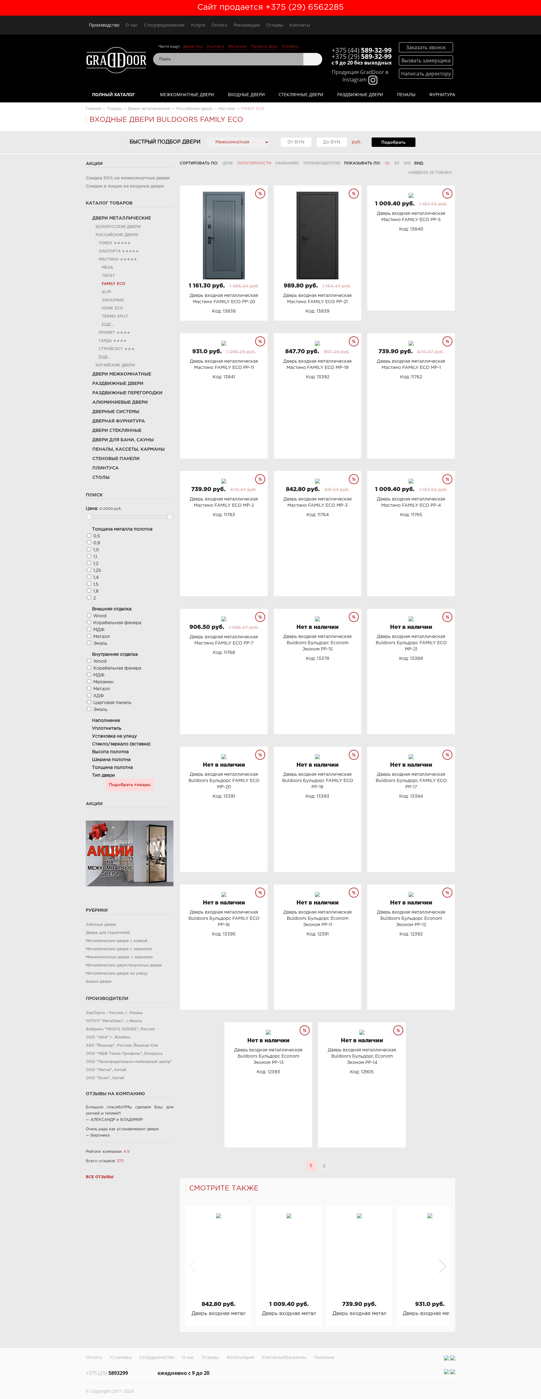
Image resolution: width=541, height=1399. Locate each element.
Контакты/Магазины (284, 1357)
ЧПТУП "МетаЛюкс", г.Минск (114, 1021)
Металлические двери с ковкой (116, 941)
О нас (132, 25)
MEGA (107, 267)
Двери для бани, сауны (123, 440)
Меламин (103, 682)
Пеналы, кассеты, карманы (128, 449)
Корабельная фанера (117, 623)
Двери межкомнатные (121, 374)
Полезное (324, 1357)
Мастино (109, 259)
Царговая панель (112, 703)
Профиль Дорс (264, 46)
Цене (227, 163)
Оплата (219, 25)
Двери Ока (193, 46)
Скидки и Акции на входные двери (125, 186)
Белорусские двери (118, 227)
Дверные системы (115, 412)
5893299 (107, 1373)
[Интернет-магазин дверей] (116, 61)
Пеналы (406, 94)
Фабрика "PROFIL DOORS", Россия (120, 1029)
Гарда (105, 341)
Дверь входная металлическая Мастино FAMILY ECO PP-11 (429, 1313)
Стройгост (111, 349)
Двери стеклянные (117, 431)
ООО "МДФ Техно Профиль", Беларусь (124, 1053)
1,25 (97, 571)
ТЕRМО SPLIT (115, 316)
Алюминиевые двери (120, 402)
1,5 (96, 584)
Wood (99, 616)
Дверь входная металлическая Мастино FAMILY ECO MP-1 (359, 1313)
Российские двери (116, 235)
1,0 (96, 550)
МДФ (99, 630)
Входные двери (246, 94)
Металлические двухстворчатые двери (124, 965)
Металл (101, 637)
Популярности (254, 163)
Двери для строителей (108, 933)
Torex (105, 243)
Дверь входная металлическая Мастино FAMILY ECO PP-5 (289, 1313)
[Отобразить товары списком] (439, 163)
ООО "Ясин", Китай (105, 1078)
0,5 (96, 536)
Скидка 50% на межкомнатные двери (128, 178)
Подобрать (393, 142)
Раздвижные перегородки (127, 393)
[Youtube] (452, 1358)
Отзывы (274, 25)
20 (387, 163)
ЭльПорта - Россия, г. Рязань (114, 1013)
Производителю (322, 163)
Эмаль (100, 643)
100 (407, 163)
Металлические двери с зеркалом (119, 949)
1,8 (96, 591)
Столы (101, 477)
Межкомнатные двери (187, 94)
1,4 (96, 577)
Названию (287, 163)
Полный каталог (113, 94)
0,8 (96, 543)
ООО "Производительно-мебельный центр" (129, 1062)
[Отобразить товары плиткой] (430, 163)
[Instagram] (446, 1358)
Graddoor (290, 46)
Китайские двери (115, 365)
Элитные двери (101, 924)
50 (396, 163)
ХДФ (98, 696)
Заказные (113, 300)
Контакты (300, 25)
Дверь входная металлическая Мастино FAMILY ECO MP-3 (218, 1313)
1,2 (95, 564)
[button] (442, 1266)
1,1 (95, 557)
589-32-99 (362, 50)
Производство (104, 25)
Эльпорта (215, 46)
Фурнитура (442, 94)
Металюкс (237, 46)
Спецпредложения (164, 25)
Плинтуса (105, 468)
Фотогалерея (240, 1357)
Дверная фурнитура (118, 421)
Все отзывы (100, 1177)
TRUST (108, 275)
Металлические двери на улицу (116, 973)
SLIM (106, 292)
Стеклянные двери (301, 94)
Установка (120, 1357)
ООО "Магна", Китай (106, 1070)
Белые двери (98, 981)
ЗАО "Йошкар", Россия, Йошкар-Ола (122, 1045)
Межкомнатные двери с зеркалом (119, 957)
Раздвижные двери (360, 94)
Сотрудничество (156, 1357)
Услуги (198, 25)
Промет (107, 332)
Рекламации (247, 25)
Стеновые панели (116, 459)
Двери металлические (121, 218)
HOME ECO (112, 308)
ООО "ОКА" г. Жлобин (108, 1037)
